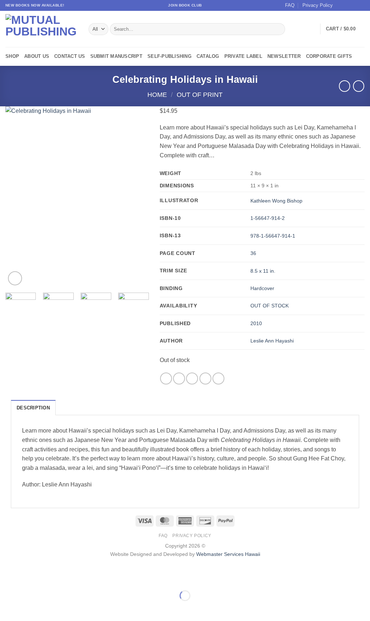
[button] (345, 29)
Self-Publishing (169, 56)
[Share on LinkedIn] (218, 378)
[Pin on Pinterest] (205, 378)
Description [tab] (33, 408)
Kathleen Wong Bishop (276, 201)
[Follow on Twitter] (354, 5)
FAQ (289, 5)
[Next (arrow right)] (28, 608)
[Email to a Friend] (192, 378)
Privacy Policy (317, 5)
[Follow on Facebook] (340, 5)
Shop (12, 56)
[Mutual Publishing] (41, 29)
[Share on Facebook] (166, 378)
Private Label (243, 56)
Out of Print (200, 94)
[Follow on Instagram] (347, 5)
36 (253, 253)
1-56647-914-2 (267, 218)
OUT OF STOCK (269, 306)
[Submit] (278, 29)
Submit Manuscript (116, 56)
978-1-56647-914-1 (272, 236)
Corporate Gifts (329, 56)
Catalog (208, 56)
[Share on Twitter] (179, 378)
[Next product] (344, 86)
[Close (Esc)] (71, 578)
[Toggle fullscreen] (28, 578)
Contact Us (69, 56)
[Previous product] (358, 86)
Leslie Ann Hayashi (272, 341)
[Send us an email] (361, 5)
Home (157, 94)
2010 (256, 323)
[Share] (49, 578)
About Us (36, 56)
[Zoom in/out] (7, 578)
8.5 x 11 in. (262, 271)
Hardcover (262, 288)
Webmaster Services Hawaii (228, 554)
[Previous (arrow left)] (7, 608)
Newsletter (284, 56)
